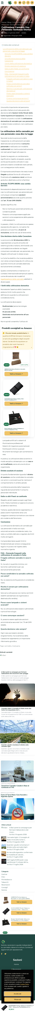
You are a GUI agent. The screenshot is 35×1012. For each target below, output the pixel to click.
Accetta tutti (17, 994)
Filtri (3, 877)
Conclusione (9, 71)
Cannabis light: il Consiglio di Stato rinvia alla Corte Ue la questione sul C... (16, 709)
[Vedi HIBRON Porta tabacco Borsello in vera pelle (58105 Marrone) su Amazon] (6, 900)
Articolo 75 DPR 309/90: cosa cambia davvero (19, 55)
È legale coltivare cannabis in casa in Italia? (19, 80)
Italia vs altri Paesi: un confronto (17, 69)
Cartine (4, 874)
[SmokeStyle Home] (10, 3)
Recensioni (5, 885)
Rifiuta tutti (17, 999)
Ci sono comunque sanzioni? (17, 98)
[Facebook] (28, 2)
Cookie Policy (24, 984)
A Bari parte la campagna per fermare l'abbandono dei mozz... (20, 830)
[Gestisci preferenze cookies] (20, 2)
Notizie (4, 890)
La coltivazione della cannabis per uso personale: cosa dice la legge (17, 50)
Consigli (4, 887)
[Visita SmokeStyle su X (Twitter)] (5, 954)
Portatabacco (6, 879)
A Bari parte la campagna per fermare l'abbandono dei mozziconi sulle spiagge (14, 673)
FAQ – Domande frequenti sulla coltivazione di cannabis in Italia (17, 75)
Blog (9, 22)
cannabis (7, 646)
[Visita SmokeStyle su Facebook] (1, 954)
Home (3, 22)
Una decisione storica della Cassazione (15, 60)
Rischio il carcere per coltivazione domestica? (19, 90)
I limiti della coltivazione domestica (18, 63)
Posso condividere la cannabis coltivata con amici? (18, 85)
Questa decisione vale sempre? (18, 101)
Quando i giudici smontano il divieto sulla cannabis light (15, 745)
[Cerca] (15, 2)
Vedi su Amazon (15, 374)
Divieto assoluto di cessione (15, 66)
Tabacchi (5, 882)
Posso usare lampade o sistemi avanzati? (18, 95)
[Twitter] (32, 2)
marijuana (16, 646)
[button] (20, 2)
